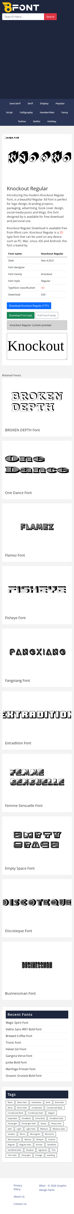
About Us (19, 1196)
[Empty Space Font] (37, 839)
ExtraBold (26, 1118)
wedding (51, 1155)
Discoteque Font (18, 930)
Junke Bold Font (16, 1062)
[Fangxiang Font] (37, 652)
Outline (51, 1139)
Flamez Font (15, 555)
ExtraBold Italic (56, 1118)
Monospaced (14, 1139)
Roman (39, 1144)
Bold (48, 1102)
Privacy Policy (18, 1187)
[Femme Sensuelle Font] (37, 777)
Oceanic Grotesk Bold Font (24, 1076)
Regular (11, 1144)
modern (11, 1134)
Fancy (64, 112)
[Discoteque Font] (37, 902)
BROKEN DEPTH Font (22, 430)
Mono (22, 1134)
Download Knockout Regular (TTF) (29, 305)
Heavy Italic (56, 1123)
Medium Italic (59, 1128)
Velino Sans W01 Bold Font (24, 1029)
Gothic (36, 121)
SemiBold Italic (14, 1150)
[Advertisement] (37, 59)
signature (42, 1150)
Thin (54, 1150)
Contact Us (20, 1204)
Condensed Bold (15, 1113)
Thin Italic (12, 1155)
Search (50, 16)
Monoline (49, 1134)
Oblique (39, 1139)
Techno (22, 121)
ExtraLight (12, 1123)
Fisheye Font (15, 617)
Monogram (35, 1134)
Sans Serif (15, 103)
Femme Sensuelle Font (24, 805)
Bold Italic (59, 1102)
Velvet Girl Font (16, 1049)
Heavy (43, 1123)
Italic (10, 1128)
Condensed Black (55, 1107)
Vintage (38, 1155)
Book (10, 1107)
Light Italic (31, 1128)
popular (60, 103)
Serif (30, 103)
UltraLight (26, 1155)
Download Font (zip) (20, 315)
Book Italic (22, 1107)
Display (44, 103)
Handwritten (47, 112)
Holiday (51, 121)
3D (61, 232)
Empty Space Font (20, 868)
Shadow (30, 1150)
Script (9, 112)
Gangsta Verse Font (19, 1056)
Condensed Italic (35, 1113)
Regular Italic (25, 1144)
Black (10, 1102)
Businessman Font (20, 993)
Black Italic (22, 1102)
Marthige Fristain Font (21, 1069)
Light (19, 1128)
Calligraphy (26, 112)
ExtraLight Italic (29, 1123)
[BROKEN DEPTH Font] (37, 401)
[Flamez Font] (37, 527)
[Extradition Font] (37, 714)
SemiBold (51, 1144)
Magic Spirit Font (17, 1023)
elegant (51, 1113)
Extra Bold (40, 1118)
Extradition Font (18, 743)
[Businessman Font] (37, 965)
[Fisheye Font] (37, 589)
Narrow (27, 1139)
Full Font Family (47, 315)
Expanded (12, 1118)
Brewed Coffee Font (19, 1036)
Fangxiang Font (17, 680)
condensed (37, 1107)
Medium (44, 1128)
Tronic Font (13, 1042)
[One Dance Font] (37, 464)
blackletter (36, 1102)
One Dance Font (18, 492)
